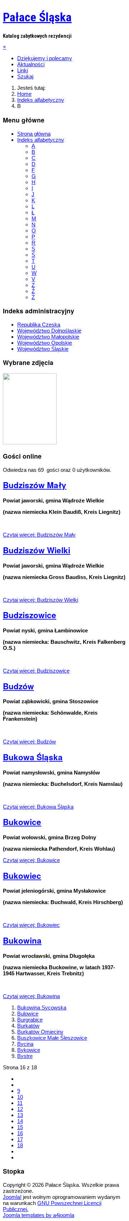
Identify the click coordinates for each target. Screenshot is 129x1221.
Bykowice (28, 1050)
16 (20, 1133)
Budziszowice (29, 615)
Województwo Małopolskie (48, 337)
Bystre (25, 1056)
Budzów (18, 686)
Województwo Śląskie (42, 349)
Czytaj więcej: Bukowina (31, 996)
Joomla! (12, 1197)
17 (20, 1139)
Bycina (25, 1044)
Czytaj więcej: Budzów (29, 742)
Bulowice (27, 1014)
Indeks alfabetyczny (40, 140)
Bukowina (22, 940)
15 (20, 1127)
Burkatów (28, 1026)
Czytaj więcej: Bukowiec (31, 925)
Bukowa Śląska (33, 757)
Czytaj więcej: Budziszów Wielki (40, 600)
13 (20, 1115)
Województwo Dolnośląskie (49, 331)
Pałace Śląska (37, 17)
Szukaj (25, 76)
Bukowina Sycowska (41, 1008)
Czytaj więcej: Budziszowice (36, 671)
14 (20, 1121)
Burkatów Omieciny (40, 1032)
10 (20, 1097)
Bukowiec (22, 875)
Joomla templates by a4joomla (38, 1215)
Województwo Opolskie (44, 343)
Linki (22, 70)
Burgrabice (30, 1020)
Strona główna (34, 134)
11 (20, 1103)
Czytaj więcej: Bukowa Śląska (38, 807)
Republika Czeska (38, 325)
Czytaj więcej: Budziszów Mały (39, 535)
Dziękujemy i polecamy (44, 58)
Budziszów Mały (34, 485)
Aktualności (30, 64)
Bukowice (22, 822)
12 (20, 1109)
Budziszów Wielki (36, 550)
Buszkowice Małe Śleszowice (52, 1038)
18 (20, 1145)
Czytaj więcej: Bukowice (31, 860)
